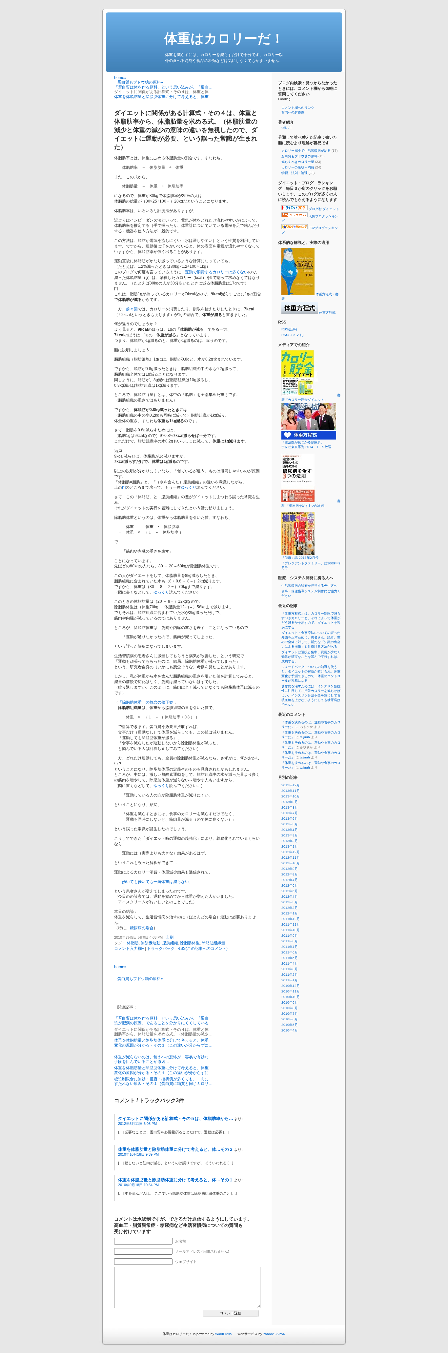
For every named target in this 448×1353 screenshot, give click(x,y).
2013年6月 (289, 818)
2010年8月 (289, 1008)
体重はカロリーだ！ (224, 38)
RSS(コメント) (292, 335)
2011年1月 (289, 980)
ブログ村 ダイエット (323, 209)
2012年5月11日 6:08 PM (137, 1124)
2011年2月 (289, 974)
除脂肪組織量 (213, 943)
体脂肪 (133, 943)
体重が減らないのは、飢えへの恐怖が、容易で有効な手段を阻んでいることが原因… (161, 1059)
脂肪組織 (170, 943)
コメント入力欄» (129, 948)
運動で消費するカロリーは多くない (216, 272)
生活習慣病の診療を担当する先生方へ (309, 585)
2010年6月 (289, 1019)
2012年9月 (289, 869)
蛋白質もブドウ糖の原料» (140, 82)
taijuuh (286, 127)
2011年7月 (289, 947)
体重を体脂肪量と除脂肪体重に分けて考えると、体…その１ (175, 1179)
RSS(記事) (289, 329)
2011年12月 (290, 919)
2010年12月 (290, 986)
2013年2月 (289, 841)
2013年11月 (290, 791)
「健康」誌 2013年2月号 (299, 557)
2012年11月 (290, 857)
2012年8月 (289, 874)
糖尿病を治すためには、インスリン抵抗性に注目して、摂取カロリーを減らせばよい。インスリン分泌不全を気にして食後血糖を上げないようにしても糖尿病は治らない (310, 695)
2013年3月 (289, 835)
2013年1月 (289, 846)
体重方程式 (327, 312)
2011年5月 (289, 958)
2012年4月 (289, 896)
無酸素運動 (150, 943)
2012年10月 (290, 863)
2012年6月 (289, 885)
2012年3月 (289, 902)
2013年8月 (289, 807)
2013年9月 (289, 802)
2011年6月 (289, 952)
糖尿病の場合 (141, 928)
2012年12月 (290, 852)
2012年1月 (289, 913)
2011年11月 (290, 924)
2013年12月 (290, 785)
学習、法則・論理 (294, 173)
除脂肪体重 (190, 943)
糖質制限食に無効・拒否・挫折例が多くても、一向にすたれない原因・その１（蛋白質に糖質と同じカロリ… (163, 1081)
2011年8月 (289, 941)
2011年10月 (290, 930)
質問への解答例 (292, 112)
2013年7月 (289, 813)
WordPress (223, 1334)
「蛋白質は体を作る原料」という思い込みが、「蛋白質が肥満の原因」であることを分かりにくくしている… (163, 1020)
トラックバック (160, 948)
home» (120, 77)
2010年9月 (289, 1002)
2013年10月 (290, 796)
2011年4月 (289, 963)
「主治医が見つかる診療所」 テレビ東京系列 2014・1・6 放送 (315, 445)
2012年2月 (289, 908)
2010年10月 (290, 997)
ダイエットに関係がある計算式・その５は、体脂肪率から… (175, 1118)
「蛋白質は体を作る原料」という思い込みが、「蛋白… (163, 87)
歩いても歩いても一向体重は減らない (155, 881)
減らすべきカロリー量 (297, 162)
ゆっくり (188, 487)
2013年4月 (289, 830)
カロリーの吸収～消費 (297, 167)
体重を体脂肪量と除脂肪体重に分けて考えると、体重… (163, 96)
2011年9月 (289, 935)
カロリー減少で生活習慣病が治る (306, 150)
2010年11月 (290, 991)
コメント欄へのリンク (297, 107)
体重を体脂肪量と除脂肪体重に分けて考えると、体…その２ (175, 1149)
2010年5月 (289, 1025)
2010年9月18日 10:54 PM (138, 1185)
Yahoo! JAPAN (274, 1334)
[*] (124, 487)
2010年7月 (289, 1013)
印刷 (169, 937)
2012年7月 (289, 880)
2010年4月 (289, 1030)
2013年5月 (289, 824)
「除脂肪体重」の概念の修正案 (145, 702)
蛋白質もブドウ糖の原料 (299, 156)
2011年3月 (289, 969)
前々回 (132, 309)
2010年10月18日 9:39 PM (138, 1154)
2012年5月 (289, 891)
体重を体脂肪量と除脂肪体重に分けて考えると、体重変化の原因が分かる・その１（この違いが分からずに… (163, 1042)
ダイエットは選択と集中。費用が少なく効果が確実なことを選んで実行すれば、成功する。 (310, 656)
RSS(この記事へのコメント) (202, 948)
